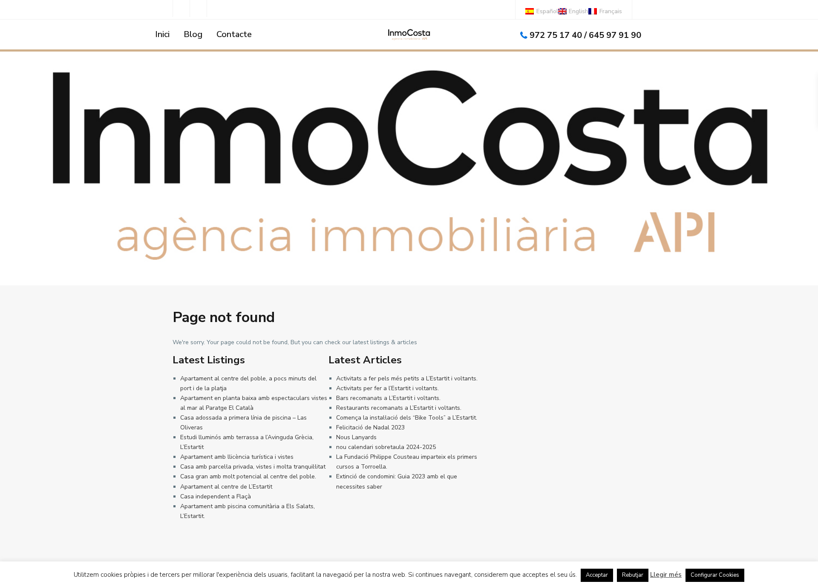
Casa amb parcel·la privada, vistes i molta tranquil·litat (252, 467)
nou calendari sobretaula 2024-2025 (386, 447)
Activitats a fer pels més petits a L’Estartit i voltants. (407, 378)
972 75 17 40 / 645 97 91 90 (585, 35)
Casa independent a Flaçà (215, 496)
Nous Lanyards (356, 437)
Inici (162, 34)
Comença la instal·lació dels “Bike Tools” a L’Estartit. (406, 418)
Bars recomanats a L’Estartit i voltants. (388, 398)
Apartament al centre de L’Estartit (226, 487)
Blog (193, 34)
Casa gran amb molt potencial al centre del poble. (248, 476)
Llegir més (666, 575)
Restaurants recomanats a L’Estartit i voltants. (398, 408)
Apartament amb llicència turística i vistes (237, 457)
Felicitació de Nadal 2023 (370, 427)
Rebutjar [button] (632, 575)
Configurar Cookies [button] (715, 575)
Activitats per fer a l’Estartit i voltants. (387, 388)
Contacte (234, 34)
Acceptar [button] (597, 575)
